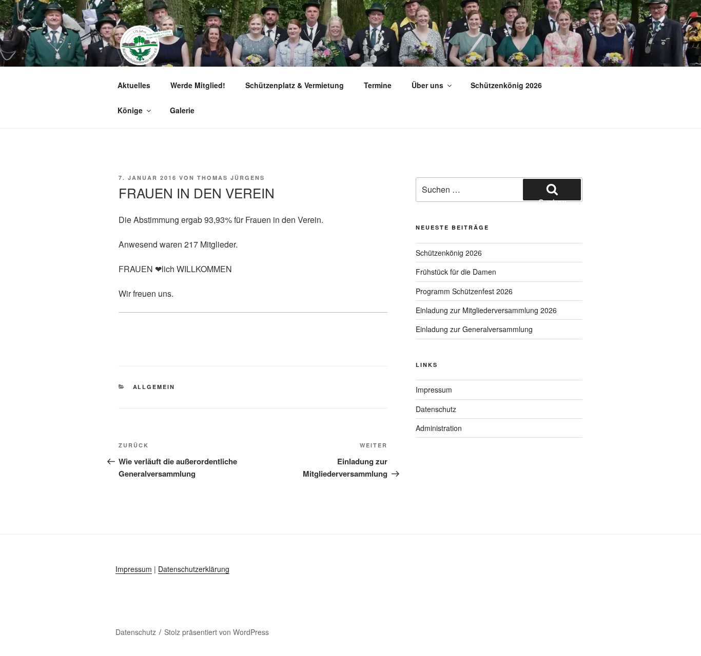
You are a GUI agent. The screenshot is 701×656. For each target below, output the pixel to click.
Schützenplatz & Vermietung (294, 85)
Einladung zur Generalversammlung (474, 329)
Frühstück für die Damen (456, 271)
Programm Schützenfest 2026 (464, 291)
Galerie (182, 110)
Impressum (434, 389)
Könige (130, 110)
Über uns (427, 85)
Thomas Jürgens (231, 177)
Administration (439, 428)
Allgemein (154, 387)
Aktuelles (134, 85)
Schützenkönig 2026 (506, 85)
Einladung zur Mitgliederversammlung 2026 (486, 310)
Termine (378, 85)
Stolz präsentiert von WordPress (216, 632)
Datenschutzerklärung (193, 569)
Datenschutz (436, 409)
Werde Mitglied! (197, 85)
